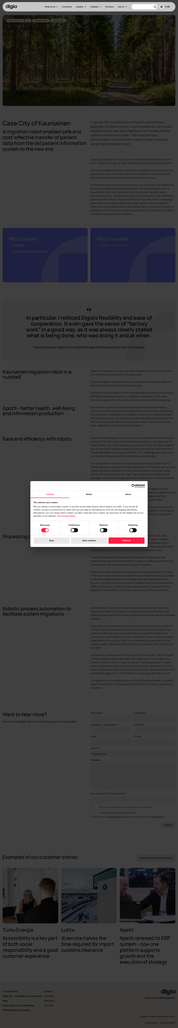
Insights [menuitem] (79, 6)
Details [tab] (89, 494)
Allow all (126, 541)
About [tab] (128, 494)
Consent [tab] (50, 494)
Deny (51, 541)
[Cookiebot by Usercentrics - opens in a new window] (133, 486)
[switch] (74, 530)
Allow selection (89, 541)
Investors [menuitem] (109, 6)
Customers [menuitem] (67, 6)
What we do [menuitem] (50, 6)
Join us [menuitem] (121, 6)
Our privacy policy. (66, 516)
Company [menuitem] (94, 6)
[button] (155, 7)
